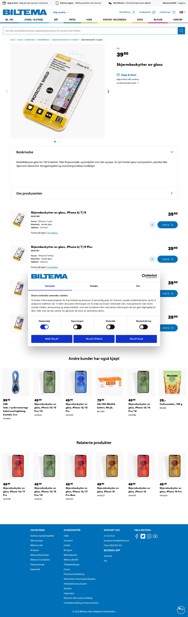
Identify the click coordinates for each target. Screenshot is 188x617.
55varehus (52, 267)
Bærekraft (35, 569)
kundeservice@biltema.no (116, 540)
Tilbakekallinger (72, 564)
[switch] (77, 327)
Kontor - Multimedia (114, 19)
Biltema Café (36, 545)
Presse (67, 569)
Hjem (89, 19)
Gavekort (68, 540)
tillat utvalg (94, 339)
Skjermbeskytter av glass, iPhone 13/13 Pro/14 (45, 407)
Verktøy (178, 19)
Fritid (72, 19)
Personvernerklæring (74, 574)
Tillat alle (136, 339)
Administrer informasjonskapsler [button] (79, 578)
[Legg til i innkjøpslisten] (152, 224)
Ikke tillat (51, 339)
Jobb (66, 535)
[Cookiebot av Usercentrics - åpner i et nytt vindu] (144, 276)
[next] (108, 92)
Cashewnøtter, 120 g (171, 404)
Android (108, 555)
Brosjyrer (34, 550)
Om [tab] (138, 286)
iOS (105, 560)
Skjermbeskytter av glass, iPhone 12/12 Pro (77, 407)
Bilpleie (158, 19)
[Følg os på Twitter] (143, 537)
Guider (67, 545)
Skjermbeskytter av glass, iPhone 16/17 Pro (14, 491)
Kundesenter (72, 530)
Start (12, 39)
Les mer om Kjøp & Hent (126, 83)
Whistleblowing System (75, 583)
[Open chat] (181, 610)
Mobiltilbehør (43, 39)
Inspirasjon (69, 593)
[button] (182, 12)
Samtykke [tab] (50, 286)
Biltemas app (112, 550)
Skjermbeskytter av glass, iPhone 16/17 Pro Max (77, 491)
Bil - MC (9, 19)
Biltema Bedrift (71, 559)
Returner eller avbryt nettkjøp (78, 597)
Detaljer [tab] (94, 286)
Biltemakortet (70, 554)
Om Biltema (37, 530)
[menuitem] (9, 20)
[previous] (7, 92)
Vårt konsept (36, 540)
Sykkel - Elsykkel (33, 19)
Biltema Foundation (40, 559)
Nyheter (68, 588)
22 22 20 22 (109, 535)
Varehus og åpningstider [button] (42, 535)
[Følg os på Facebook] (136, 537)
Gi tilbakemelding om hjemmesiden (81, 602)
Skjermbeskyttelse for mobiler (65, 39)
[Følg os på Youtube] (155, 537)
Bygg (140, 19)
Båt (56, 19)
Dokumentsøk (37, 564)
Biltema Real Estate (39, 554)
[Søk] (181, 30)
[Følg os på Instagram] (149, 537)
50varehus (52, 232)
